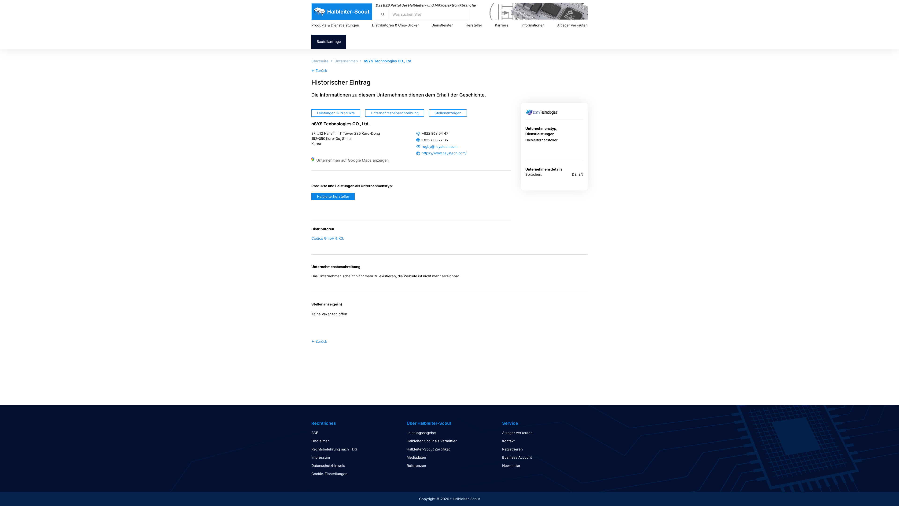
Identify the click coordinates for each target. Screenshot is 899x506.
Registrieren (512, 449)
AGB (314, 433)
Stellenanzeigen (448, 113)
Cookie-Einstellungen (329, 474)
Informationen (533, 25)
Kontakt (508, 441)
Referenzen (416, 465)
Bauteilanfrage (329, 41)
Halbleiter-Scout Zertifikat (428, 449)
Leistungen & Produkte (336, 113)
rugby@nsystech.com (439, 146)
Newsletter (511, 465)
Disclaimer (320, 441)
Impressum (320, 457)
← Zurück (319, 70)
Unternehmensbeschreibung (395, 113)
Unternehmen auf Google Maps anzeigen (352, 160)
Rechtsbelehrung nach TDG (334, 449)
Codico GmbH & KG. (327, 238)
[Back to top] (883, 492)
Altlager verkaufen (572, 25)
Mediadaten (416, 457)
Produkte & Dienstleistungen (335, 25)
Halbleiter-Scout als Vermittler (432, 441)
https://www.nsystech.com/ (444, 153)
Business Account (517, 457)
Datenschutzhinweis (328, 465)
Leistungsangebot (421, 433)
